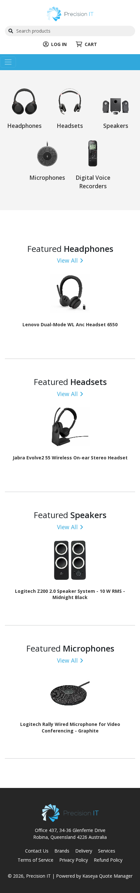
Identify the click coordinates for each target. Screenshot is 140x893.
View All (67, 260)
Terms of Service (35, 860)
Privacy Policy (73, 860)
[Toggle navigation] (8, 62)
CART (91, 44)
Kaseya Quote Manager (107, 876)
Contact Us (37, 851)
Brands (61, 851)
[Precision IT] (70, 13)
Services (106, 851)
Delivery (83, 851)
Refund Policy (108, 860)
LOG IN (59, 44)
